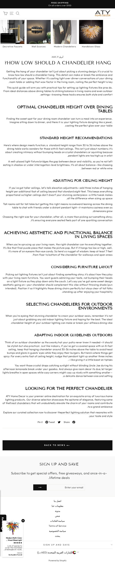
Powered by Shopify (57, 560)
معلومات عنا (57, 505)
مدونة (57, 511)
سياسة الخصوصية (57, 531)
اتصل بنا (57, 501)
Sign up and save (56, 544)
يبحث (57, 535)
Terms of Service (57, 525)
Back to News (55, 445)
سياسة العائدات (57, 520)
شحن (57, 516)
